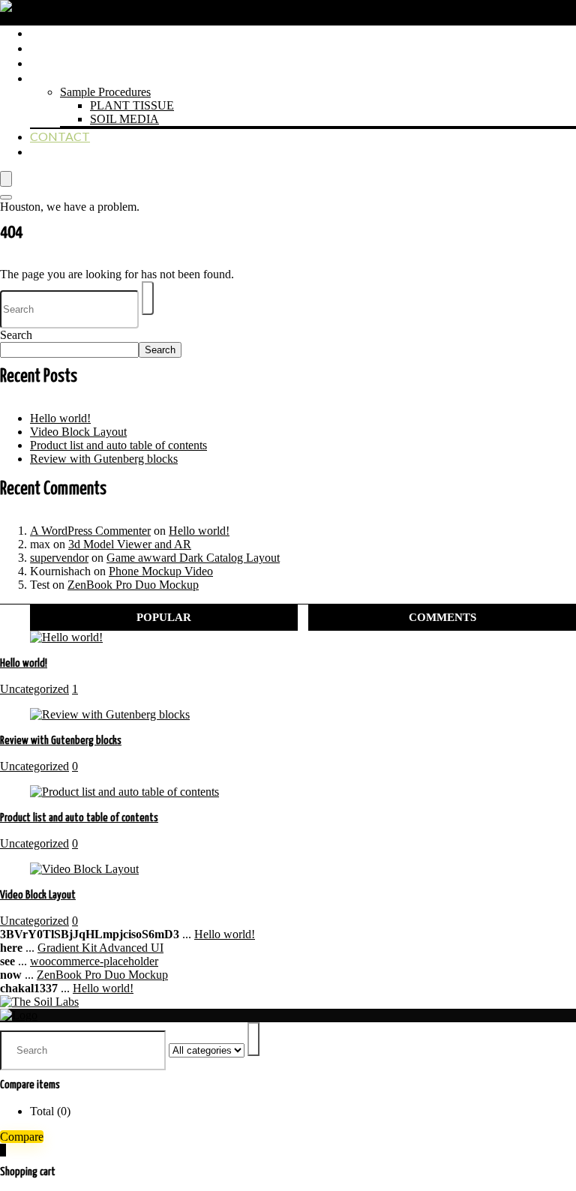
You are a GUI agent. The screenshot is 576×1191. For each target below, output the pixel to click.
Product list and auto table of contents (118, 445)
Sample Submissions (94, 77)
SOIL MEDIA (124, 118)
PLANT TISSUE (132, 105)
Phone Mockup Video (161, 571)
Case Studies (70, 63)
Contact (60, 136)
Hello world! (60, 418)
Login (49, 151)
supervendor (59, 557)
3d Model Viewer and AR (129, 544)
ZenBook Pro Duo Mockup (133, 584)
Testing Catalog (85, 47)
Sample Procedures (105, 92)
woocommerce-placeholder (94, 961)
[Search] (6, 197)
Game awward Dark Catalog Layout (193, 557)
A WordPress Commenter (90, 530)
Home (49, 33)
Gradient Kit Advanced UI (101, 947)
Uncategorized (34, 688)
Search (16, 334)
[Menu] (6, 179)
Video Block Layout (78, 431)
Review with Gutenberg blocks (104, 458)
